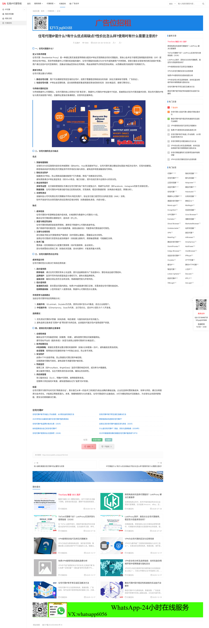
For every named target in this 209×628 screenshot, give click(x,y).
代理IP (108, 440)
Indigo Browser (173, 251)
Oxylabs (171, 260)
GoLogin (188, 283)
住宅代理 (171, 191)
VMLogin (171, 283)
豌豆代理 (188, 233)
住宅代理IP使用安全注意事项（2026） (47, 433)
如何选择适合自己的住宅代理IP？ (45, 428)
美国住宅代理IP (173, 201)
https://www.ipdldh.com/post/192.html (55, 455)
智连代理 (171, 269)
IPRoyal (188, 255)
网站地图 (36, 625)
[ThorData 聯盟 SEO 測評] (45, 501)
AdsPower (189, 246)
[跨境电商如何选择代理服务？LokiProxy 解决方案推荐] (111, 501)
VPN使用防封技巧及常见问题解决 (72, 538)
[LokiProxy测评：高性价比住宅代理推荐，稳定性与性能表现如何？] (111, 523)
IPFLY (187, 278)
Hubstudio (189, 191)
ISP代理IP (171, 214)
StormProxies (173, 246)
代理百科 (62, 4)
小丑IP (187, 269)
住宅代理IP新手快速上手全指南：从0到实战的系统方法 (53, 414)
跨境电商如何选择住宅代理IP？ (111, 419)
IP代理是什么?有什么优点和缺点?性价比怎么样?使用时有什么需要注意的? (134, 466)
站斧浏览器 (189, 228)
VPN (169, 233)
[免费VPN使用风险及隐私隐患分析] (45, 568)
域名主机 (8, 18)
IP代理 (7, 9)
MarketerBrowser (192, 223)
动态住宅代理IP (173, 255)
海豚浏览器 (189, 219)
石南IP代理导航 (14, 3)
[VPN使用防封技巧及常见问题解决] (45, 546)
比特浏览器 (189, 196)
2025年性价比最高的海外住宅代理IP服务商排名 (51, 419)
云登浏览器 (172, 182)
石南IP (77, 43)
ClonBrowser (190, 251)
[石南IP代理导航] (4, 3)
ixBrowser (189, 237)
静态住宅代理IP (173, 242)
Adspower (189, 182)
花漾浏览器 (189, 210)
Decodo (188, 274)
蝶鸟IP (170, 264)
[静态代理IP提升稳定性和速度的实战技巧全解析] (111, 590)
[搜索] (203, 3)
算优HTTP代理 (191, 264)
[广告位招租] (118, 23)
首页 (29, 4)
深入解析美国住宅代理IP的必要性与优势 (49, 466)
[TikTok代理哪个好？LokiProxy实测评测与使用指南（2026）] (45, 523)
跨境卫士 (188, 201)
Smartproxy (190, 242)
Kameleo (171, 219)
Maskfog (171, 237)
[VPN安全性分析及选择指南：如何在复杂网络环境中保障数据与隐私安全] (111, 568)
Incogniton (172, 210)
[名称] (98, 476)
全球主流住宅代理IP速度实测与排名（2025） (116, 424)
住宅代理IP (97, 440)
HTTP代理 (189, 260)
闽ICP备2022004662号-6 (52, 625)
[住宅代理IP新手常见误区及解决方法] (45, 590)
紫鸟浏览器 (189, 178)
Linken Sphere (173, 274)
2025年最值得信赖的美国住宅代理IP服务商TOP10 (118, 433)
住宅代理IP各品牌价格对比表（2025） (47, 424)
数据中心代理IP (173, 196)
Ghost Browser (173, 223)
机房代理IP (172, 278)
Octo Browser (190, 214)
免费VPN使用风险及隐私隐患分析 (72, 561)
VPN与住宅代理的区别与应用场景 (139, 538)
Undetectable (173, 228)
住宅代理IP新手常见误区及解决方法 (112, 414)
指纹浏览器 (9, 14)
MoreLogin (172, 205)
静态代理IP (189, 187)
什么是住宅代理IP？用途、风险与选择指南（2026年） (119, 428)
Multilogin (189, 205)
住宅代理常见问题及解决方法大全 (183, 141)
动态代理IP (172, 187)
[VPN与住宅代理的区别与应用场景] (111, 546)
